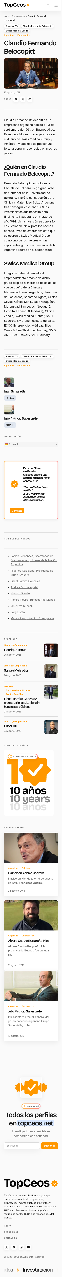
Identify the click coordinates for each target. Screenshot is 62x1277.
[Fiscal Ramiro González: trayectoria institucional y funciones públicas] (51, 692)
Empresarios (18, 16)
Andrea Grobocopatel (24, 587)
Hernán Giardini (20, 593)
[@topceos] (6, 1247)
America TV (12, 26)
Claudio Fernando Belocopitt (37, 26)
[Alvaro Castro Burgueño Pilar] (31, 915)
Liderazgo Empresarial (15, 645)
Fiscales (8, 686)
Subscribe (49, 1145)
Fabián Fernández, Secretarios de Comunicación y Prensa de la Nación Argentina (34, 560)
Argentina (9, 35)
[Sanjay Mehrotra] (51, 671)
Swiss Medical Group (17, 30)
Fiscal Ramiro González (25, 581)
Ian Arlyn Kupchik (22, 606)
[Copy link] (29, 99)
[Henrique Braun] (51, 650)
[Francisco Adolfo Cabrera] (31, 848)
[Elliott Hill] (51, 727)
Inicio (7, 16)
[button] (48, 5)
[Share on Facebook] (15, 99)
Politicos (26, 868)
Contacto (17, 510)
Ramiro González (14, 694)
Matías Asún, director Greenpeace (32, 618)
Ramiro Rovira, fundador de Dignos (33, 599)
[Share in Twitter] (22, 99)
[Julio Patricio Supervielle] (31, 986)
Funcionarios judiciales (18, 690)
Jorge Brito (18, 612)
